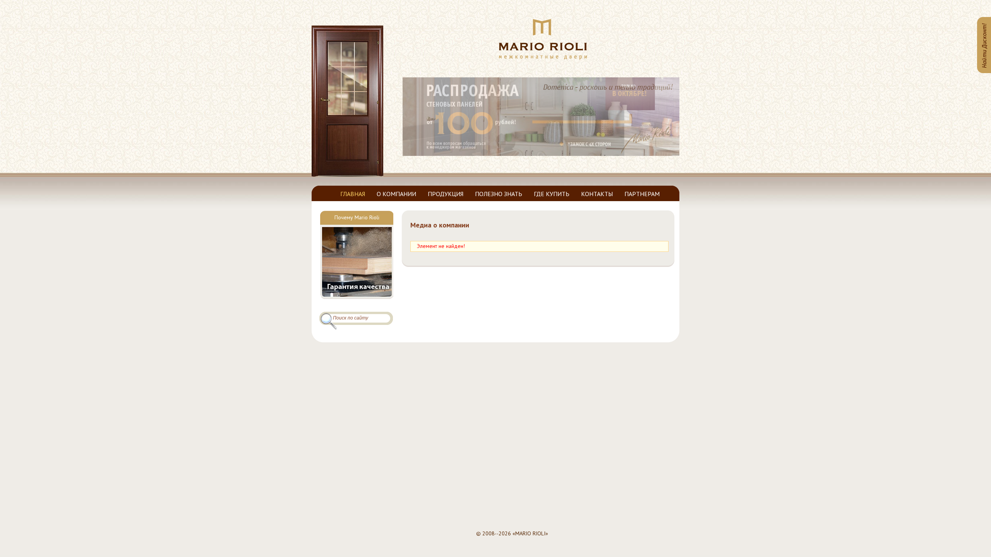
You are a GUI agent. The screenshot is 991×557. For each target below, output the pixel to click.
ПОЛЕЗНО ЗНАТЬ (498, 194)
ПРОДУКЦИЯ (445, 194)
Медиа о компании (439, 224)
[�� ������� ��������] (543, 58)
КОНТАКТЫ (597, 194)
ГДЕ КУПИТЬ (551, 194)
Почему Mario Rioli (356, 217)
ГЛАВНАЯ (352, 194)
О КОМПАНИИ (396, 194)
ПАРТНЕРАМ (642, 194)
